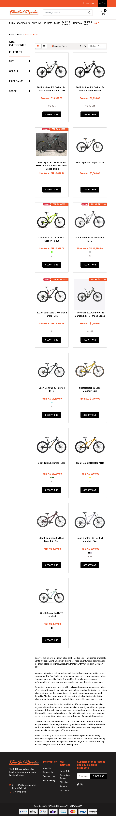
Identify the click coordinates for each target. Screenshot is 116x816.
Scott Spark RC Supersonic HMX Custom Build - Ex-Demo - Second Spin (51, 165)
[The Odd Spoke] (24, 12)
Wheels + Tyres (66, 23)
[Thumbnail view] (38, 46)
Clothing (36, 23)
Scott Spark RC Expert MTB (90, 162)
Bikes (12, 23)
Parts (57, 23)
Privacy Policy (49, 780)
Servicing (90, 3)
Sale (96, 23)
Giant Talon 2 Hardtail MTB (51, 463)
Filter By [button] (15, 52)
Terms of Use (49, 776)
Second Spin (88, 23)
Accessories (23, 23)
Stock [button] (13, 91)
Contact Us (48, 772)
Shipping (64, 782)
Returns (63, 786)
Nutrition (77, 23)
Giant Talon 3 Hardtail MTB (90, 463)
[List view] (44, 46)
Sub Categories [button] (17, 43)
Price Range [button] (16, 81)
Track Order (65, 771)
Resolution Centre (65, 776)
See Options (51, 114)
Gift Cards (64, 790)
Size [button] (11, 61)
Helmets (47, 23)
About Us (47, 768)
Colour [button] (13, 71)
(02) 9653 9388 (19, 792)
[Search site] (89, 13)
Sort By (83, 46)
